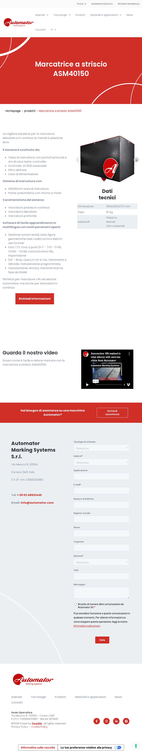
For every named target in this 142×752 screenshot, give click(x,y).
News (130, 15)
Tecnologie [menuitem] (38, 697)
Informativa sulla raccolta (38, 747)
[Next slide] (136, 160)
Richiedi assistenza (128, 3)
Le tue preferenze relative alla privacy (86, 747)
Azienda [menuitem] (16, 697)
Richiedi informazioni (35, 299)
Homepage (13, 111)
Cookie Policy (39, 727)
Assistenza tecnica (102, 3)
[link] (19, 22)
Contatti (40, 29)
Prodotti (80, 15)
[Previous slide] (78, 160)
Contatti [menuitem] (17, 703)
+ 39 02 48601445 (29, 495)
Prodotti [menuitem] (60, 697)
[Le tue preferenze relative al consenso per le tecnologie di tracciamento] (136, 746)
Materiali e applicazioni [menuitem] (90, 697)
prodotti (29, 111)
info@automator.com (37, 503)
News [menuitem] (118, 697)
